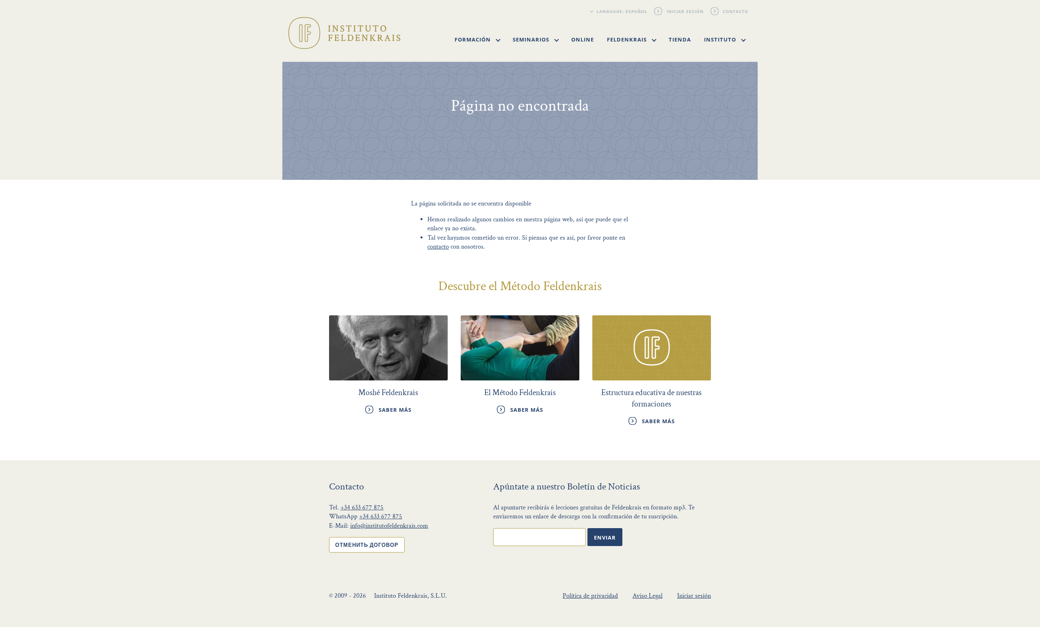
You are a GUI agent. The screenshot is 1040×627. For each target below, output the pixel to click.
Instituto (721, 39)
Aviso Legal (648, 596)
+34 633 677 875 (362, 507)
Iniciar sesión (685, 11)
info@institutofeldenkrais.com (389, 526)
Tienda (680, 39)
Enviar (605, 537)
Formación (473, 39)
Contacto (736, 11)
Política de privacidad (590, 596)
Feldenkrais (627, 39)
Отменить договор (367, 544)
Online (582, 39)
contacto (438, 246)
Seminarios (532, 39)
